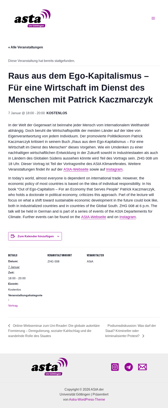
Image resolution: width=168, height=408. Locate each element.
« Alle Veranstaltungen (25, 47)
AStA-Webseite (76, 169)
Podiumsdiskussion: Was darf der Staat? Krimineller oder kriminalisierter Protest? (130, 331)
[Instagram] (115, 367)
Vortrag (13, 305)
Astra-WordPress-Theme (87, 399)
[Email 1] (142, 367)
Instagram (114, 169)
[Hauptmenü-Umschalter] (153, 18)
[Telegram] (128, 367)
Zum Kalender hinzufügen (36, 236)
